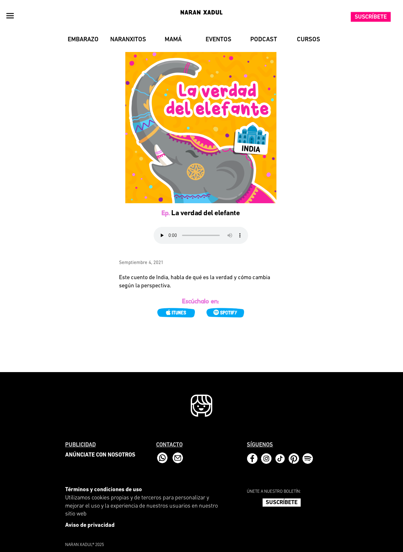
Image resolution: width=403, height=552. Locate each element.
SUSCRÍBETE (282, 503)
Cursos (308, 40)
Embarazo (83, 40)
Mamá (173, 40)
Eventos (218, 40)
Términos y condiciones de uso (103, 490)
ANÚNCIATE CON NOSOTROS (100, 455)
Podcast (263, 40)
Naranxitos (128, 40)
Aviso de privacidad (90, 525)
